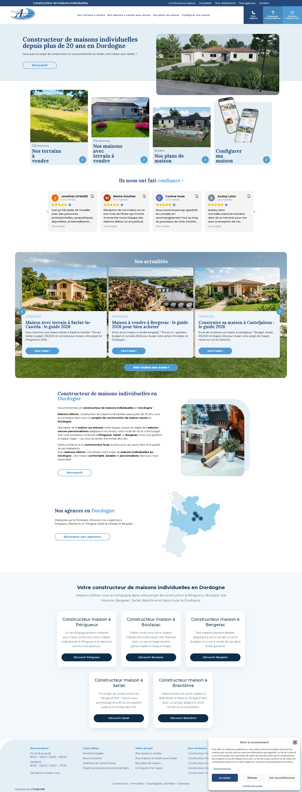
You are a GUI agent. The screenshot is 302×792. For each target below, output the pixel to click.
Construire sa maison (182, 3)
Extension (184, 783)
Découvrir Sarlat (119, 718)
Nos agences (247, 3)
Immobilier (137, 783)
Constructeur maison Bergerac (207, 758)
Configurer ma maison (196, 15)
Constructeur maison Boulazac (207, 768)
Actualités (205, 3)
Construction (120, 783)
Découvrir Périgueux (87, 657)
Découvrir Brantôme (183, 718)
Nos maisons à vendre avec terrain (156, 758)
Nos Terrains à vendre (91, 15)
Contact (264, 3)
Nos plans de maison (166, 15)
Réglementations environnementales (106, 768)
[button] (295, 742)
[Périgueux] (197, 516)
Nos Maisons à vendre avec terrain (129, 15)
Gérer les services (222, 768)
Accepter (225, 777)
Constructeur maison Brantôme (207, 773)
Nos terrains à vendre (148, 753)
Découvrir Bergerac (215, 657)
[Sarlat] (201, 518)
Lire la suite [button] (58, 226)
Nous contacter (92, 758)
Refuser (252, 777)
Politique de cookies (253, 785)
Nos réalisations (225, 3)
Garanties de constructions (99, 763)
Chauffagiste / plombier (160, 783)
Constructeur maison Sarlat (204, 763)
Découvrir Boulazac (151, 657)
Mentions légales (93, 753)
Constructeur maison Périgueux (207, 753)
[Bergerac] (194, 519)
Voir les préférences (282, 777)
